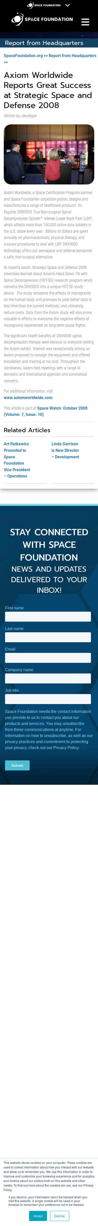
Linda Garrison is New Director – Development (65, 450)
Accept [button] (38, 1216)
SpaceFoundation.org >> (26, 55)
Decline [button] (59, 1216)
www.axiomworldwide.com (28, 397)
